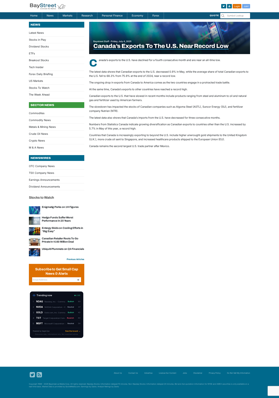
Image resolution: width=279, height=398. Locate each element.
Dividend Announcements (44, 186)
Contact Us (133, 373)
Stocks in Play (37, 39)
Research (87, 15)
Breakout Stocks (39, 60)
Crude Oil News (38, 133)
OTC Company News (42, 166)
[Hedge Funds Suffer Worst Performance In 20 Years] (34, 220)
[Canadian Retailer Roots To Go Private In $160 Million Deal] (34, 241)
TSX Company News (41, 172)
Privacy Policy (215, 373)
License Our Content (167, 373)
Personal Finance (112, 15)
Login (237, 6)
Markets (67, 15)
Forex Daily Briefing (41, 74)
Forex (155, 15)
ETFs (32, 53)
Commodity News (40, 120)
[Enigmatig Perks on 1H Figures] (34, 210)
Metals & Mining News (42, 126)
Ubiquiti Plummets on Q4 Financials (63, 249)
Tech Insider (36, 67)
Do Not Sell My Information (238, 373)
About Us (118, 373)
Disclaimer (197, 373)
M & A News (36, 147)
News (50, 15)
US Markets (36, 80)
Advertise (148, 373)
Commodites (36, 113)
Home (33, 15)
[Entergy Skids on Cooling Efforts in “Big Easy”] (34, 231)
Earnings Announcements (44, 179)
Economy (137, 15)
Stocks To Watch (39, 87)
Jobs (185, 373)
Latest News (36, 32)
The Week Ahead (39, 94)
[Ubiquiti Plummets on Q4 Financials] (34, 252)
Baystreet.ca (54, 384)
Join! (246, 6)
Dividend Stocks (39, 46)
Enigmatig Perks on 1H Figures (60, 207)
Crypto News (37, 140)
